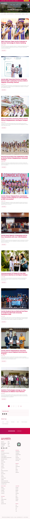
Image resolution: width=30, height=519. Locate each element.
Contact (27, 3)
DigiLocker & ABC (3, 503)
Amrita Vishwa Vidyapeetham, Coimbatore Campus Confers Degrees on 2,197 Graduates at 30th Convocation (14, 197)
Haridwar (17, 500)
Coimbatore (17, 493)
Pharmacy (2, 476)
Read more (3, 50)
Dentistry (2, 466)
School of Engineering (5, 423)
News (18, 3)
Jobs (25, 3)
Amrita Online (17, 460)
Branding (2, 500)
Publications (17, 472)
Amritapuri (17, 487)
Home (12, 10)
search (28, 4)
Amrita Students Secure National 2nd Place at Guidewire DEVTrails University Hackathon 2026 (14, 312)
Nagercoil (17, 497)
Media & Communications (4, 470)
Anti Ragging (3, 444)
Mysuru (16, 496)
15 (18, 406)
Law (1, 469)
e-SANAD (2, 502)
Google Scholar (18, 466)
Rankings (2, 487)
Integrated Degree (18, 454)
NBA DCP (17, 506)
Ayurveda (2, 460)
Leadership (2, 490)
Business (2, 463)
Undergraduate (18, 451)
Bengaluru (17, 490)
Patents (17, 469)
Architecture (2, 454)
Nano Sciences (3, 473)
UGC (16, 509)
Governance (2, 493)
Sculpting (2, 479)
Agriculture (2, 451)
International (17, 457)
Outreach (2, 446)
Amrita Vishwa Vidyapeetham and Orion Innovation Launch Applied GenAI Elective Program (14, 352)
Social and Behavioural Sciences (5, 482)
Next (21, 406)
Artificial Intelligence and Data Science (6, 457)
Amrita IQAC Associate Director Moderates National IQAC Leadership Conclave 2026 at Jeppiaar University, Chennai (14, 81)
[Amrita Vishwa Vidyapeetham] (4, 3)
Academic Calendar (3, 499)
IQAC (16, 505)
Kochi (16, 494)
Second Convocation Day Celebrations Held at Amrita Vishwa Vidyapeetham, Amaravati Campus (14, 158)
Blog (20, 3)
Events (23, 3)
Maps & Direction (3, 443)
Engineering (2, 467)
